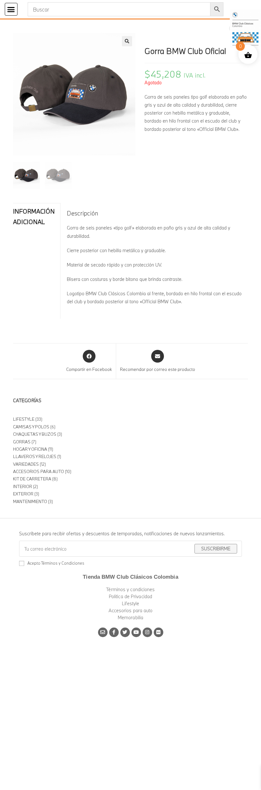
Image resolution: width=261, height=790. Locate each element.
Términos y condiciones (130, 589)
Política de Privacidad (130, 596)
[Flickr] (158, 632)
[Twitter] (125, 632)
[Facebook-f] (114, 632)
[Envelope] (103, 632)
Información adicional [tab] (34, 216)
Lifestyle (130, 603)
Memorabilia (130, 617)
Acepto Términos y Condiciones (55, 563)
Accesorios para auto (131, 610)
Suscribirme (215, 548)
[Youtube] (136, 632)
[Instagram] (147, 632)
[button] (11, 9)
